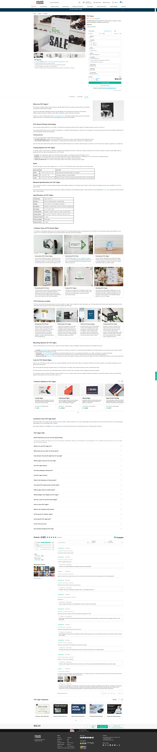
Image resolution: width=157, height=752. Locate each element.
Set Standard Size (107, 31)
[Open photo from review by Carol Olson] (52, 568)
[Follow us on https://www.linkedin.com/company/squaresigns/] (110, 745)
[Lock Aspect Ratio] (100, 33)
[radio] (114, 33)
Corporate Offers (60, 742)
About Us (69, 744)
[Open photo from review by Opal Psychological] (41, 568)
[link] (43, 710)
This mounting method (47, 353)
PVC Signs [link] (45, 13)
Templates (69, 737)
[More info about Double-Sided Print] (103, 62)
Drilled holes (93, 64)
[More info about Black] (96, 50)
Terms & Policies (70, 746)
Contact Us (59, 746)
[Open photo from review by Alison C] (36, 574)
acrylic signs (106, 189)
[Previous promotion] (34, 10)
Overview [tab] (73, 96)
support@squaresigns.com (108, 739)
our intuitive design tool (58, 116)
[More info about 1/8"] (93, 41)
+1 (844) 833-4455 (107, 738)
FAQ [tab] (87, 96)
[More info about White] (94, 48)
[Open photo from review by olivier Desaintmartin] (36, 568)
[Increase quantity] (93, 79)
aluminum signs (79, 258)
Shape (91, 53)
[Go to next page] (122, 693)
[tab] (38, 55)
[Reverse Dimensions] (100, 34)
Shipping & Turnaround (62, 747)
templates (53, 426)
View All (114, 699)
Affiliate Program (60, 744)
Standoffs (92, 68)
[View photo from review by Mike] (60, 679)
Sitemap (59, 741)
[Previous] (119, 699)
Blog (68, 739)
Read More (89, 24)
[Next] (122, 699)
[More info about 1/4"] (96, 43)
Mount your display (51, 356)
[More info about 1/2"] (97, 45)
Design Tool (59, 739)
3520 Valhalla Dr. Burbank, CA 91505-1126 (111, 737)
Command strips (48, 354)
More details (67, 548)
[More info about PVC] (92, 37)
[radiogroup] (117, 33)
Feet (120, 33)
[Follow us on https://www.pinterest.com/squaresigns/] (112, 745)
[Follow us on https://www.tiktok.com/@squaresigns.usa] (119, 745)
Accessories (93, 72)
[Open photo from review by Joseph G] (46, 574)
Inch (116, 33)
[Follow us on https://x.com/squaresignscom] (117, 745)
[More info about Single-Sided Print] (99, 58)
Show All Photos (37, 578)
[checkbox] (35, 542)
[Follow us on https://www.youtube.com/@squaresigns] (114, 745)
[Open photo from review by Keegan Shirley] (46, 568)
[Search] (79, 2)
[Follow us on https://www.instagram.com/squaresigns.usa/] (105, 745)
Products (59, 737)
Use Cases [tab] (80, 96)
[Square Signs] (40, 2)
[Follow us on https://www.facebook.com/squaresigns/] (103, 745)
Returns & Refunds (71, 747)
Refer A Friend (70, 742)
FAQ (68, 741)
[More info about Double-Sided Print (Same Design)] (109, 60)
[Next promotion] (122, 10)
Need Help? (88, 1)
